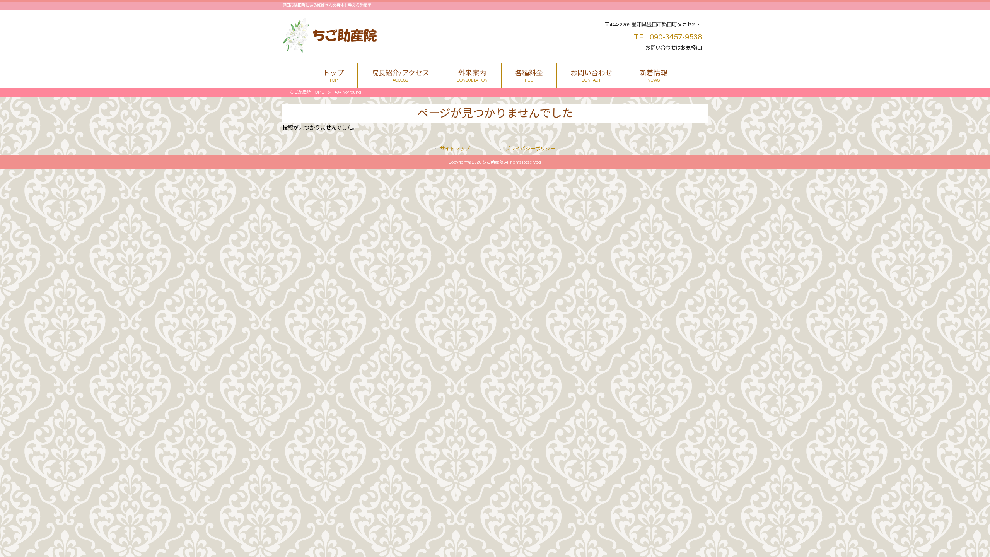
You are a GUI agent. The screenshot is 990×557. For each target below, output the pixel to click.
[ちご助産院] (329, 51)
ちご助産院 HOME (307, 92)
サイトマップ (455, 149)
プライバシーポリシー (530, 149)
